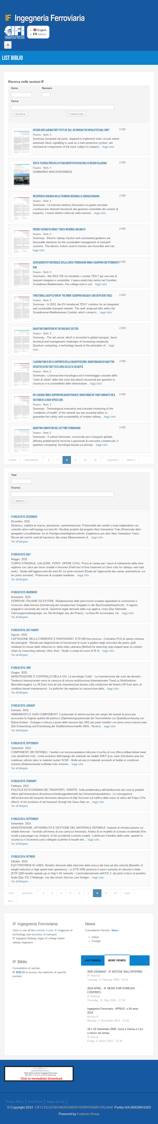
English (41, 30)
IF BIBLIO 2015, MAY (21, 554)
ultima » (131, 460)
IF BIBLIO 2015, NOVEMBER (24, 592)
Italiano (41, 34)
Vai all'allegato (19, 541)
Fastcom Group (88, 1114)
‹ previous (27, 893)
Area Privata (35, 1101)
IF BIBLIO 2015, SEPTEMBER (24, 743)
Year (14, 474)
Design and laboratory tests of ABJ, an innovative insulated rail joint (71, 130)
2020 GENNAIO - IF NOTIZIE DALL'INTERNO (114, 971)
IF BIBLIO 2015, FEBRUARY (23, 781)
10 (85, 460)
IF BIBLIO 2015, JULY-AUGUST (25, 630)
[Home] (45, 19)
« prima (12, 460)
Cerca (14, 101)
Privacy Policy (14, 1101)
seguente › (113, 460)
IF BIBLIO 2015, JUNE (21, 667)
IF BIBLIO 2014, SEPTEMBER (24, 819)
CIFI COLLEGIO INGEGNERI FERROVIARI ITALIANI (74, 1107)
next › (127, 893)
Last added (93, 960)
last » (11, 901)
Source (15, 487)
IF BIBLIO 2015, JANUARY (23, 705)
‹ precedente (31, 460)
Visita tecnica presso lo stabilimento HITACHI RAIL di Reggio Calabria (70, 163)
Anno (14, 88)
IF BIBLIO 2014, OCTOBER (23, 856)
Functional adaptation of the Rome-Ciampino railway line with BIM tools (72, 295)
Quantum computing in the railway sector (55, 328)
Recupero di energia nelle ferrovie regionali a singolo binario (66, 196)
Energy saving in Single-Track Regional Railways (59, 229)
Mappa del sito (55, 1101)
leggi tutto (108, 146)
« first (11, 893)
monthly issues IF (47, 930)
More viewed (117, 960)
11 (95, 460)
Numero (47, 88)
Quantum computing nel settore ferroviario (56, 428)
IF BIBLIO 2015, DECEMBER (24, 516)
